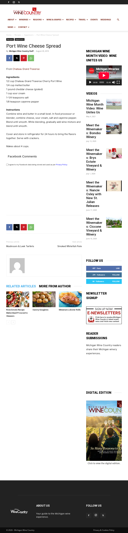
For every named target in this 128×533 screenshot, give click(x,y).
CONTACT (22, 27)
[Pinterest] (24, 58)
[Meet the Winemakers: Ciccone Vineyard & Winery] (114, 222)
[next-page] (13, 322)
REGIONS (37, 19)
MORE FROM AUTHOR (55, 286)
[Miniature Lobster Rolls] (70, 299)
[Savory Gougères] (43, 299)
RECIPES (70, 19)
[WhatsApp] (31, 58)
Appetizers (29, 35)
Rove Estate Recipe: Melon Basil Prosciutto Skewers (17, 313)
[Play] (90, 82)
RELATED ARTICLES (21, 286)
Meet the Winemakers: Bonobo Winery (94, 131)
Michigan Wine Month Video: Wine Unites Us (94, 106)
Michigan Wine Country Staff (21, 51)
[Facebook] (8, 2)
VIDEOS (91, 93)
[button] (118, 19)
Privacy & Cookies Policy (103, 530)
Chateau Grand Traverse (26, 68)
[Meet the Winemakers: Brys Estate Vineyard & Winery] (114, 153)
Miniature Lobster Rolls (70, 310)
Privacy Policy (61, 165)
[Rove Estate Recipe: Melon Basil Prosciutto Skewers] (17, 299)
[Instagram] (13, 2)
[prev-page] (8, 322)
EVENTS (94, 19)
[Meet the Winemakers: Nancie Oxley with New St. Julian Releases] (114, 186)
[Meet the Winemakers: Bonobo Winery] (114, 128)
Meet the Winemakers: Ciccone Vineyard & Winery (94, 226)
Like (118, 268)
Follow (116, 275)
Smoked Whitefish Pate (69, 246)
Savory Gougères (40, 310)
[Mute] (113, 82)
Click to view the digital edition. (104, 463)
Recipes (18, 35)
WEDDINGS (106, 19)
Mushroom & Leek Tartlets (20, 246)
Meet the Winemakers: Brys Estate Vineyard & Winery (94, 159)
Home (9, 35)
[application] (104, 75)
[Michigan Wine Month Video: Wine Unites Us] (114, 104)
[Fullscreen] (118, 82)
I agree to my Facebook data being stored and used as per (37, 165)
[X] (19, 2)
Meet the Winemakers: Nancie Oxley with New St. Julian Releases (94, 194)
